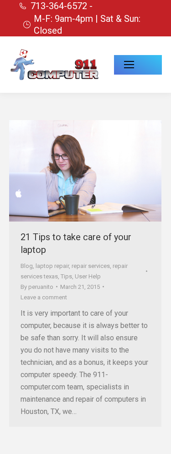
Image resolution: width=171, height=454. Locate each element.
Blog (27, 265)
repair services (91, 265)
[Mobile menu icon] (138, 65)
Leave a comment (44, 297)
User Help (88, 276)
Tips (66, 276)
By (37, 286)
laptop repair (52, 265)
